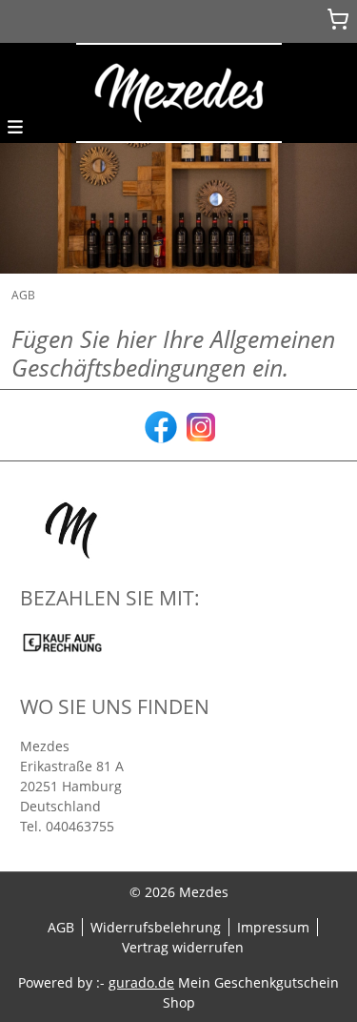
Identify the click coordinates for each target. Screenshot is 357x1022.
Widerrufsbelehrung (155, 927)
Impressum (273, 927)
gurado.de (141, 982)
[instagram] (199, 425)
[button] (15, 125)
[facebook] (159, 425)
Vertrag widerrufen (183, 947)
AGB (61, 927)
